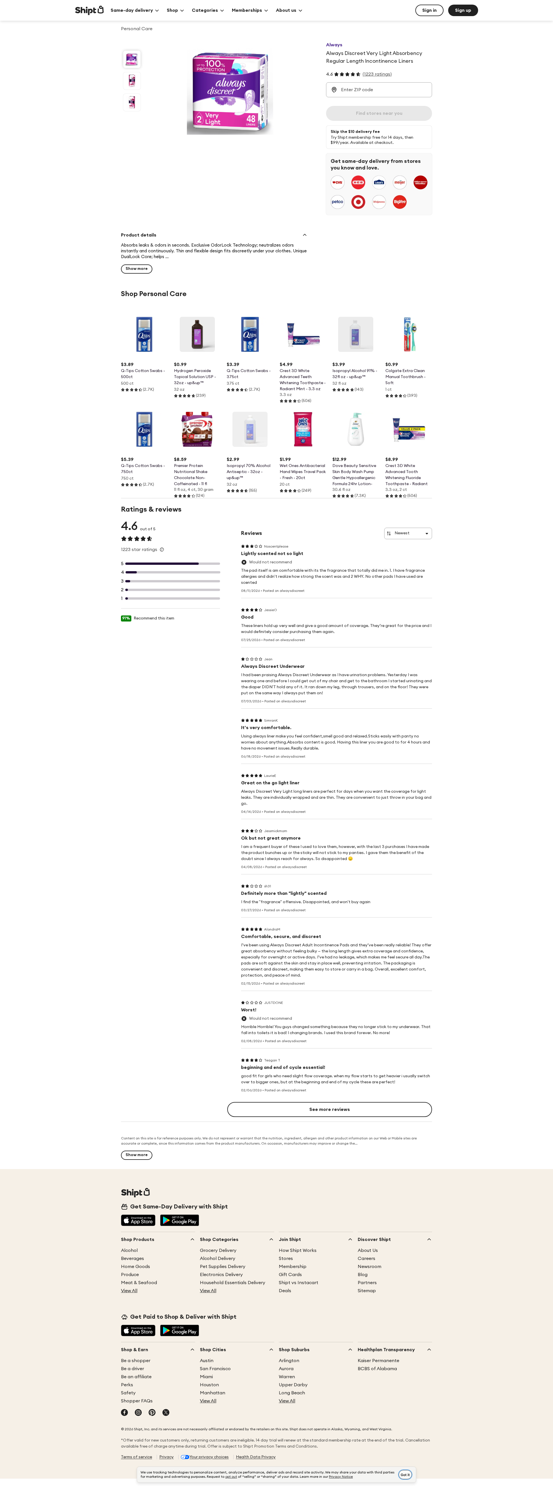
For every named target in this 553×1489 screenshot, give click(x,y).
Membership (292, 1266)
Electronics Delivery (221, 1274)
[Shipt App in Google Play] (179, 1221)
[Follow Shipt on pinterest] (152, 1413)
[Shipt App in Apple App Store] (138, 1221)
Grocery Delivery (218, 1250)
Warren (287, 1376)
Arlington (289, 1360)
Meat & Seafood (139, 1282)
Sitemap (367, 1290)
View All (129, 1290)
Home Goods (135, 1266)
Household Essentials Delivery (232, 1282)
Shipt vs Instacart (298, 1282)
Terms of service (136, 1457)
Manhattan (212, 1393)
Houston (209, 1385)
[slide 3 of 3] (132, 102)
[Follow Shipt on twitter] (165, 1413)
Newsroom (369, 1266)
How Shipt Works (298, 1250)
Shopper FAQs (137, 1401)
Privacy (166, 1457)
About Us (368, 1250)
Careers (366, 1258)
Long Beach (292, 1393)
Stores (286, 1258)
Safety (128, 1393)
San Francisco (215, 1368)
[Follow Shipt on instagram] (138, 1413)
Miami (206, 1376)
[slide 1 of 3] (132, 59)
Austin (206, 1360)
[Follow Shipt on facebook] (124, 1413)
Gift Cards (290, 1274)
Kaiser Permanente (378, 1360)
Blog (363, 1274)
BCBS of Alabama (377, 1368)
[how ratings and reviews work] (161, 549)
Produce (130, 1274)
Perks (127, 1385)
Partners (367, 1282)
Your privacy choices (209, 1457)
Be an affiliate (136, 1376)
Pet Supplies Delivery (222, 1266)
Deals (285, 1290)
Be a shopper (135, 1360)
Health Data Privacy (256, 1457)
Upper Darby (293, 1385)
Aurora (286, 1368)
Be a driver (132, 1368)
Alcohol (129, 1250)
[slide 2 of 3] (132, 80)
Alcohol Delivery (217, 1258)
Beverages (132, 1258)
